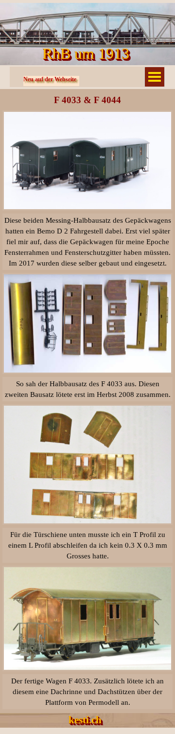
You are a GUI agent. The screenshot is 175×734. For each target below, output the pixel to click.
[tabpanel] (87, 242)
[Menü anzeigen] (154, 77)
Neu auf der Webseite (49, 79)
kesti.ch (85, 720)
